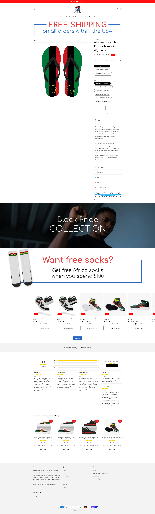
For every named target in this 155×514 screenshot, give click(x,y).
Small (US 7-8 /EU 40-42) (102, 83)
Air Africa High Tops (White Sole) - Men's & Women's (90, 318)
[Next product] (124, 435)
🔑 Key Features (99, 167)
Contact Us (65, 487)
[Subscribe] (60, 497)
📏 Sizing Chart (99, 172)
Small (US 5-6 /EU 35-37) (102, 94)
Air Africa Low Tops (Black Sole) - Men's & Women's (66, 318)
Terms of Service (97, 476)
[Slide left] (74, 334)
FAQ (64, 479)
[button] (35, 9)
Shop (64, 473)
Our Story (65, 484)
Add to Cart (43, 449)
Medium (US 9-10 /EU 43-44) (103, 87)
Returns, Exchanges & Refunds (100, 473)
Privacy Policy (96, 479)
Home (64, 470)
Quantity (96, 105)
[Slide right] (81, 334)
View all (77, 338)
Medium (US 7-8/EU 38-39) (103, 97)
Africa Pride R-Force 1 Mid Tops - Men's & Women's (137, 318)
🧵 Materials (98, 177)
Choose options (44, 328)
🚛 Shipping (98, 182)
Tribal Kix (79, 510)
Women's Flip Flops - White (103, 77)
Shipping (96, 57)
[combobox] (43, 445)
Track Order (66, 476)
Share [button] (97, 199)
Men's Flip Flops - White (102, 69)
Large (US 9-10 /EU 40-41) (103, 101)
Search (64, 482)
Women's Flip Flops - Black (103, 73)
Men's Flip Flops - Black (102, 66)
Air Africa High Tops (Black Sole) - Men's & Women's (114, 318)
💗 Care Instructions (100, 187)
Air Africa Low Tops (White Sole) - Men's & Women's (43, 318)
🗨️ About (97, 120)
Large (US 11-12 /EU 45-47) (103, 90)
